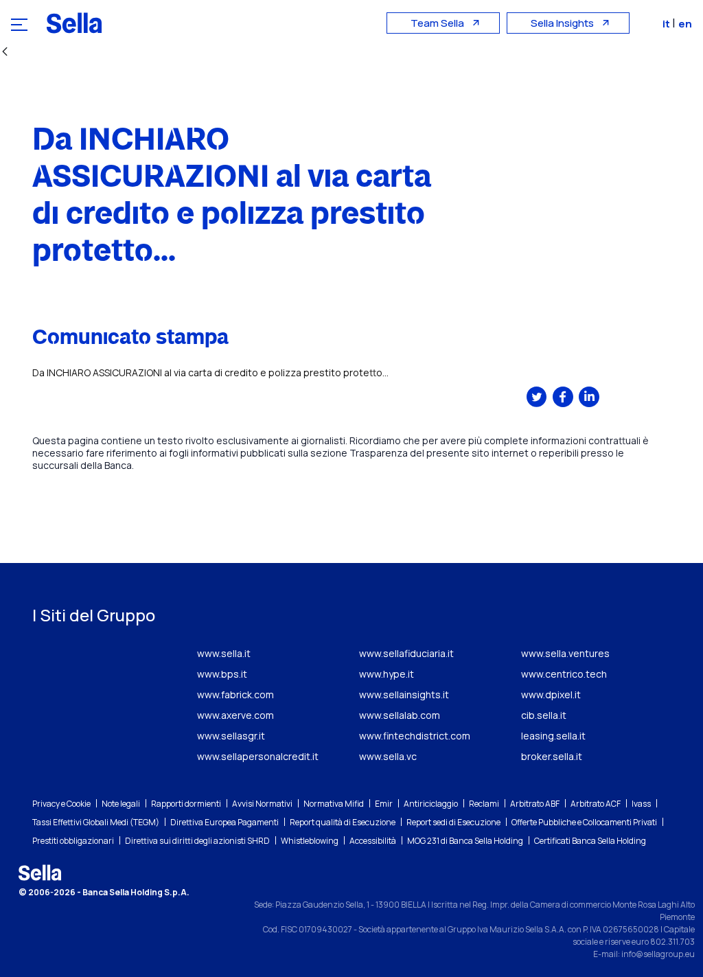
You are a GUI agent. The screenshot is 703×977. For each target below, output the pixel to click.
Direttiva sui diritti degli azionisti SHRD (197, 841)
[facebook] (563, 397)
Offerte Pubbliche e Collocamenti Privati (584, 822)
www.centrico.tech (564, 673)
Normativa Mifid (333, 803)
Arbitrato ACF (596, 803)
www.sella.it (224, 653)
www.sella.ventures (565, 653)
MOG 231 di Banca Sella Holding (465, 841)
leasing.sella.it (553, 735)
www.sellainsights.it (404, 694)
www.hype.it (386, 673)
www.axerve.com (235, 715)
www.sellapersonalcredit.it (258, 756)
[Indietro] (5, 52)
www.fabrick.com (235, 694)
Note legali (121, 803)
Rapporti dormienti (186, 803)
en (685, 23)
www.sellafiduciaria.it (406, 653)
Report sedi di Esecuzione (453, 822)
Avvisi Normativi (262, 803)
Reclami (484, 803)
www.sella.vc (388, 756)
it (667, 23)
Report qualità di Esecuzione (342, 822)
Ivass (641, 803)
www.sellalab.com (399, 715)
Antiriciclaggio (431, 803)
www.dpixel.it (551, 694)
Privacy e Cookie (61, 803)
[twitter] (537, 397)
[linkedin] (589, 397)
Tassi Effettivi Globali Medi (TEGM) (95, 822)
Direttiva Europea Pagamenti (224, 822)
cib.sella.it (543, 715)
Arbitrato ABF (535, 803)
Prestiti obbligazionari (73, 841)
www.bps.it (222, 673)
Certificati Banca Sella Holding (590, 841)
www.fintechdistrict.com (414, 735)
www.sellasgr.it (231, 735)
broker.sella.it (551, 756)
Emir (384, 803)
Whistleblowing (309, 841)
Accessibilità (372, 841)
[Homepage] (74, 22)
